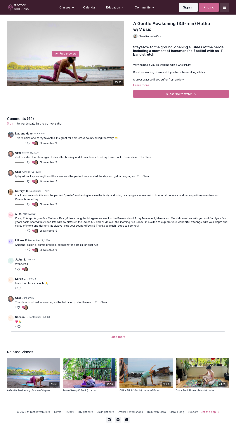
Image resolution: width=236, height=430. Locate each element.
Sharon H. (21, 317)
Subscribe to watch (179, 94)
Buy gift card (85, 411)
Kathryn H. (22, 191)
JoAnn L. (20, 259)
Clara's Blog (176, 411)
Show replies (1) (48, 143)
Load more (118, 337)
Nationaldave (24, 133)
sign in (11, 123)
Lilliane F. (21, 240)
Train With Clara (156, 411)
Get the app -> (210, 411)
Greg (18, 152)
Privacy (69, 411)
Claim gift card (105, 411)
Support (193, 411)
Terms (57, 411)
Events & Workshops (130, 411)
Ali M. (18, 213)
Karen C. (21, 278)
